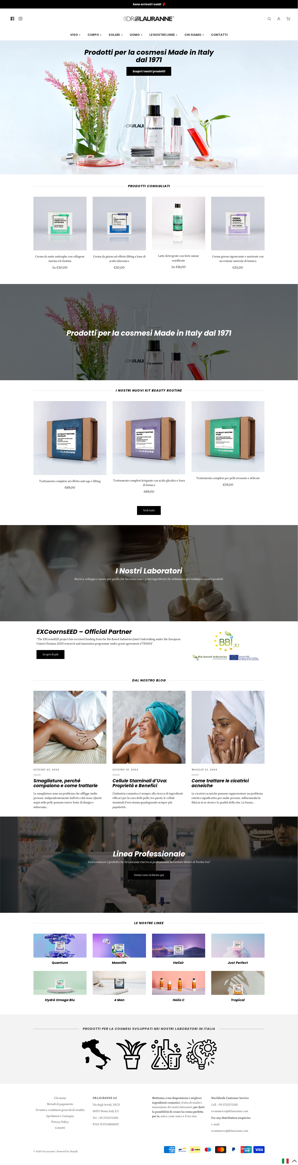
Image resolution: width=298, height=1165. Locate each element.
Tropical (238, 1000)
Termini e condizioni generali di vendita (60, 1110)
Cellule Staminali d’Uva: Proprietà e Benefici (140, 783)
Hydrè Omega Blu (60, 1000)
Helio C (178, 1000)
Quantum (60, 962)
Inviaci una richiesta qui (149, 875)
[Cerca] (267, 19)
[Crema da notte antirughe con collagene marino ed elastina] (60, 223)
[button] (289, 1161)
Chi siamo (60, 1098)
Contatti (219, 35)
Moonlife (119, 962)
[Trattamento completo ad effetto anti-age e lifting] (69, 438)
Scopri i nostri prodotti (149, 71)
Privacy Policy (60, 1122)
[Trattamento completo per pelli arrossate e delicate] (228, 436)
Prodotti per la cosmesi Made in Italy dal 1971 (149, 56)
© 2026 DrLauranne (44, 1151)
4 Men (119, 1000)
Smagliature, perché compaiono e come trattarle (65, 783)
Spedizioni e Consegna (60, 1116)
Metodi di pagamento (60, 1104)
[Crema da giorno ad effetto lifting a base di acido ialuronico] (119, 223)
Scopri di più (50, 654)
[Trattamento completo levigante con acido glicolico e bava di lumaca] (149, 437)
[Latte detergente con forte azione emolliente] (178, 223)
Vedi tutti (149, 510)
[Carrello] (286, 19)
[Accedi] (276, 19)
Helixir (178, 962)
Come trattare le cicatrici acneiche (220, 783)
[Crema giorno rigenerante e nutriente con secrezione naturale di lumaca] (238, 223)
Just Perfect (238, 962)
